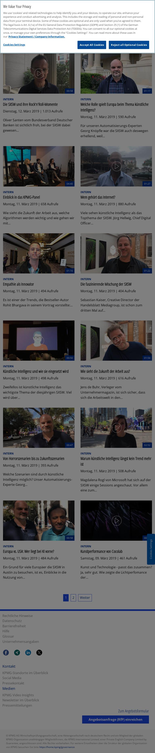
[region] (77, 26)
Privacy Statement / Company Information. (36, 36)
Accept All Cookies (92, 45)
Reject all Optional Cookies (129, 45)
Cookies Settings (14, 44)
